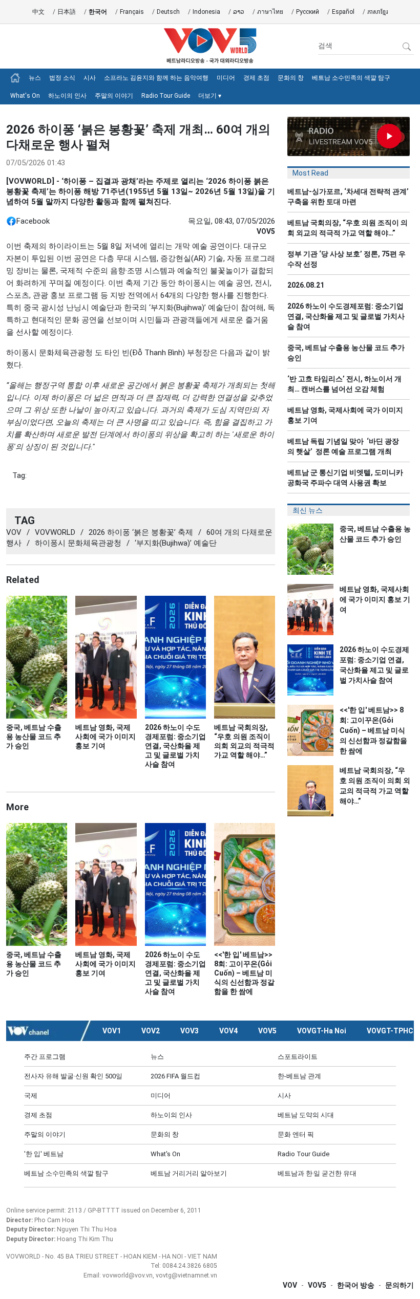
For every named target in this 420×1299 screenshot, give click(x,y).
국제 (30, 1095)
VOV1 (111, 1031)
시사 (89, 77)
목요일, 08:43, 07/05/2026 (231, 221)
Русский (307, 11)
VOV (290, 1285)
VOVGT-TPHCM (393, 1031)
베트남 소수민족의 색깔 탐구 (351, 77)
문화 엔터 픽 (296, 1134)
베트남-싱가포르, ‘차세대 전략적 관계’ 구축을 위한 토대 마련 (348, 196)
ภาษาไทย (270, 11)
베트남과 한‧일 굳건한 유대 (317, 1173)
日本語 (66, 11)
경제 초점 (256, 77)
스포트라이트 (298, 1056)
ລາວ (238, 11)
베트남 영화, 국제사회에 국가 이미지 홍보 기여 (345, 415)
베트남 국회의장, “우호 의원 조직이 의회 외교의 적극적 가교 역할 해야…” (347, 228)
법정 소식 (62, 77)
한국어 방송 (355, 1285)
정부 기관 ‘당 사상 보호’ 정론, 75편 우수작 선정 (346, 259)
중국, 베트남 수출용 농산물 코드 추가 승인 (346, 352)
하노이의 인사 (67, 95)
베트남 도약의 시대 (306, 1115)
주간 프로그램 (45, 1056)
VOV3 (189, 1031)
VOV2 (150, 1031)
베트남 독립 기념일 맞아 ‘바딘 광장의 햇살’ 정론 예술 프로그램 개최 (343, 446)
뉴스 (35, 77)
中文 (38, 11)
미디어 (226, 77)
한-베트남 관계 (299, 1076)
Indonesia (206, 11)
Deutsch (168, 11)
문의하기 (399, 1285)
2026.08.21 (305, 285)
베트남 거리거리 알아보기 (189, 1173)
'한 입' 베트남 (44, 1154)
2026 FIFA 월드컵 (175, 1076)
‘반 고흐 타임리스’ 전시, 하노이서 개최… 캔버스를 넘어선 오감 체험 (344, 384)
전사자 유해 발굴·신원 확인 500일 (73, 1076)
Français (132, 11)
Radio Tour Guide (165, 95)
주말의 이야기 (114, 95)
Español (343, 11)
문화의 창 (291, 77)
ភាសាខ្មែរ (377, 11)
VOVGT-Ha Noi (321, 1031)
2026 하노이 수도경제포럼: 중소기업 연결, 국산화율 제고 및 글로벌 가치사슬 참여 (346, 316)
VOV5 (267, 1031)
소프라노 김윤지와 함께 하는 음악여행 (156, 77)
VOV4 (228, 1031)
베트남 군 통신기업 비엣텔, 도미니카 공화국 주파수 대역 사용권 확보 (345, 477)
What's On (25, 95)
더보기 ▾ (209, 95)
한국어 (98, 11)
